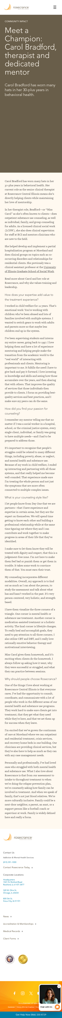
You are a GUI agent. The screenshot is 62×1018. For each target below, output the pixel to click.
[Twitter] (31, 994)
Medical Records (11, 931)
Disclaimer (11, 1007)
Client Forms (9, 938)
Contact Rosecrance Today (16, 867)
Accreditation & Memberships (18, 924)
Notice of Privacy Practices (25, 1007)
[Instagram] (23, 994)
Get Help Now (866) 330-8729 (31, 1014)
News (6, 916)
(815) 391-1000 (9, 862)
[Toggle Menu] (55, 7)
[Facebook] (14, 994)
